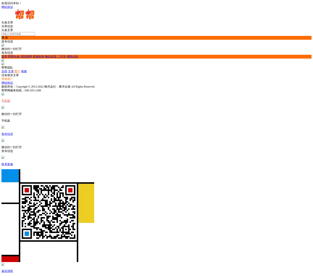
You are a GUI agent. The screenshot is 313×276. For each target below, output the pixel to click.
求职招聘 (26, 56)
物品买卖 (51, 56)
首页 (4, 56)
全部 (4, 71)
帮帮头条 (14, 56)
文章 (11, 71)
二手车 (61, 56)
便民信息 (72, 56)
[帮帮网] (25, 18)
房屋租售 (38, 56)
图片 (17, 71)
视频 (24, 71)
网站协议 (7, 7)
